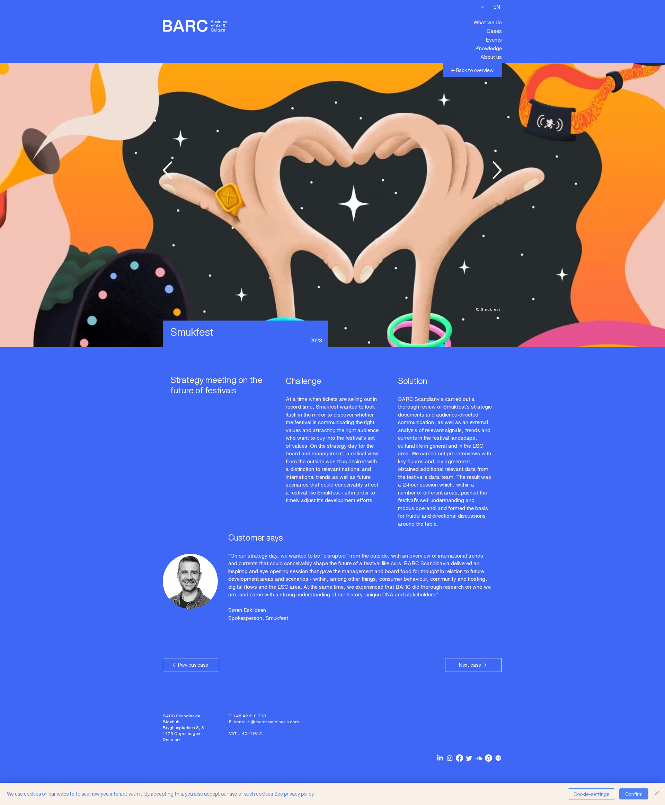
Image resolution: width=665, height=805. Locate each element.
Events (494, 39)
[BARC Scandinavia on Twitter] (469, 758)
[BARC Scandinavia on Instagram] (449, 758)
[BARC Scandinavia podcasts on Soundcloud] (478, 758)
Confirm (633, 794)
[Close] (657, 793)
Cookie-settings (591, 794)
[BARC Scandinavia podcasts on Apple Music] (488, 758)
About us (491, 57)
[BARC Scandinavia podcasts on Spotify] (498, 758)
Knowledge (488, 48)
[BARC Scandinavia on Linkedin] (440, 758)
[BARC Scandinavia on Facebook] (459, 758)
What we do (487, 22)
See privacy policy (294, 793)
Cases (494, 31)
